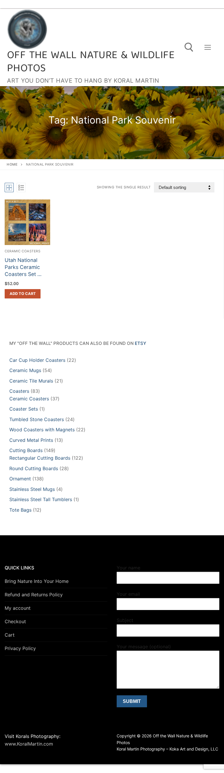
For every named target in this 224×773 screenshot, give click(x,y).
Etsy (140, 343)
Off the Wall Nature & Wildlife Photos (90, 62)
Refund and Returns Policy (34, 594)
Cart (10, 635)
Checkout (15, 621)
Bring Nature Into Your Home (37, 581)
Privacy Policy (20, 648)
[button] (23, 293)
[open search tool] (189, 47)
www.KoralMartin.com (29, 744)
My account (18, 608)
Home (12, 164)
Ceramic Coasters (22, 251)
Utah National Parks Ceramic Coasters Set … (23, 267)
